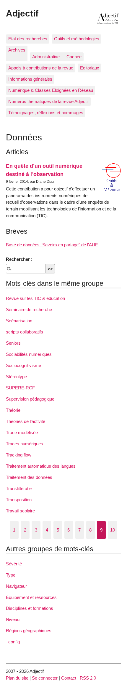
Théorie (13, 410)
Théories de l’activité (25, 421)
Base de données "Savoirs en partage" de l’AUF (52, 244)
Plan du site (17, 677)
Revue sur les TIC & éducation (35, 298)
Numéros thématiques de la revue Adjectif (48, 101)
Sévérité (14, 563)
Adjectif (22, 13)
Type (10, 574)
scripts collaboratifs (24, 331)
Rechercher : (19, 259)
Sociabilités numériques (29, 354)
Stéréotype (16, 376)
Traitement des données (29, 477)
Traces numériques (24, 443)
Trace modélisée (22, 432)
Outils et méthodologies (76, 38)
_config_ (14, 641)
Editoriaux (89, 67)
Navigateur (16, 586)
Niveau (12, 619)
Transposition (19, 499)
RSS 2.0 (88, 677)
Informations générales (30, 79)
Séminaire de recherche (29, 309)
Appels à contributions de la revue (40, 67)
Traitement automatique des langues (41, 466)
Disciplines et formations (29, 608)
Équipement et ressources (31, 597)
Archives (16, 49)
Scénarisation (19, 320)
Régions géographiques (28, 630)
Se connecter (45, 677)
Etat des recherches (27, 38)
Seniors (13, 343)
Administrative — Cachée (57, 56)
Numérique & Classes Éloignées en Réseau (50, 90)
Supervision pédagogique (30, 398)
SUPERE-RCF (20, 387)
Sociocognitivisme (23, 365)
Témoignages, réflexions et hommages (45, 112)
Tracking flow (18, 454)
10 (112, 529)
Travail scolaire (20, 510)
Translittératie (19, 488)
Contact (68, 677)
